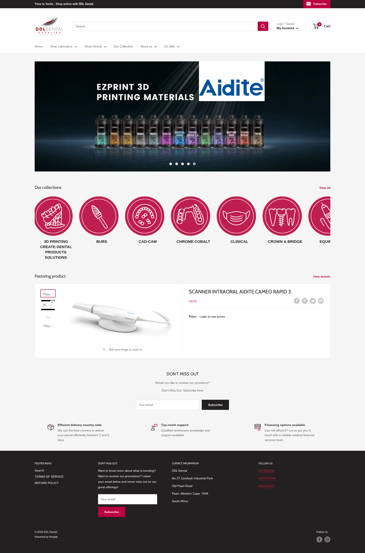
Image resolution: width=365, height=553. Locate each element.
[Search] (263, 26)
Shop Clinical (93, 46)
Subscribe (320, 4)
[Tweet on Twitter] (313, 301)
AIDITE (193, 301)
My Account (286, 28)
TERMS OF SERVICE (49, 476)
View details (322, 276)
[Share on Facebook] (297, 301)
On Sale (169, 46)
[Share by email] (321, 301)
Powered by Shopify (46, 536)
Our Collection (123, 46)
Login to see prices (212, 316)
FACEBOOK (267, 470)
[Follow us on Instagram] (327, 539)
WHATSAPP (267, 486)
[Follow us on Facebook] (319, 539)
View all (325, 187)
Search (39, 470)
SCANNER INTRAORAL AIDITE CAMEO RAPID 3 (240, 292)
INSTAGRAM (267, 478)
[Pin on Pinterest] (305, 301)
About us (146, 46)
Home (39, 46)
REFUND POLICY (47, 483)
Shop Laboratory (61, 46)
